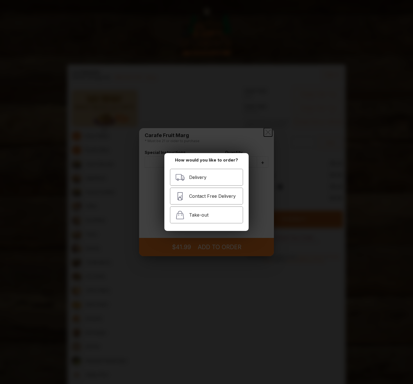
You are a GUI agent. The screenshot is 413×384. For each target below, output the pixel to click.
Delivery (197, 177)
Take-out (198, 215)
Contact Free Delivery (212, 196)
